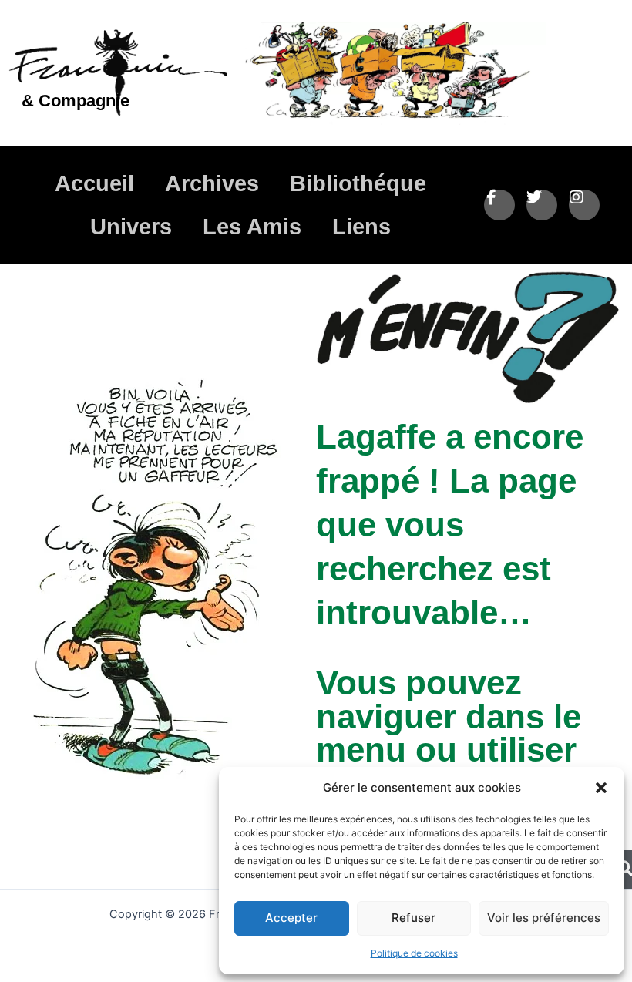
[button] (601, 787)
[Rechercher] (624, 869)
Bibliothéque (358, 183)
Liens (361, 226)
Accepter (291, 917)
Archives (212, 183)
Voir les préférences (543, 917)
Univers (131, 226)
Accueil (94, 183)
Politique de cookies (414, 953)
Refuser (413, 917)
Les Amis (252, 226)
